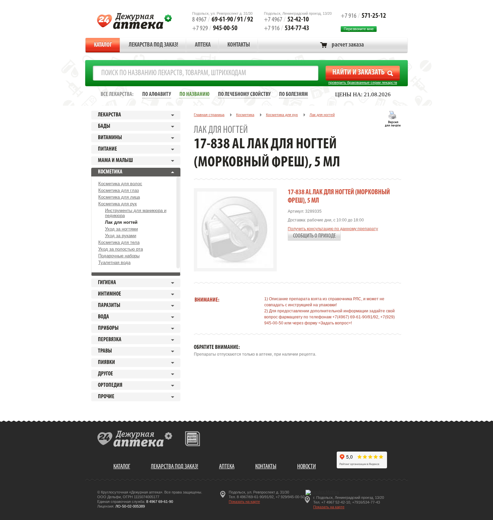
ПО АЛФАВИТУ (156, 94)
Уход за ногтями (121, 228)
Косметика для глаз (118, 190)
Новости (306, 467)
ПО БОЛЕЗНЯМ (293, 94)
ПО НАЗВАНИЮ (194, 94)
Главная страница (209, 115)
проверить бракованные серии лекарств (362, 83)
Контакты (238, 45)
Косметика (245, 115)
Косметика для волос (120, 183)
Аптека (203, 45)
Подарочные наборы (119, 255)
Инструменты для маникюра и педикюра (135, 213)
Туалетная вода (114, 262)
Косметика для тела (119, 242)
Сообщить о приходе (314, 236)
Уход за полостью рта (120, 249)
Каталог (103, 45)
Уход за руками (120, 235)
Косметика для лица (119, 197)
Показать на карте (244, 502)
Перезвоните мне (359, 29)
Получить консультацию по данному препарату (333, 228)
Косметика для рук (117, 203)
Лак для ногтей (121, 222)
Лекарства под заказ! (153, 45)
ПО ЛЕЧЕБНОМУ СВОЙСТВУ (244, 94)
